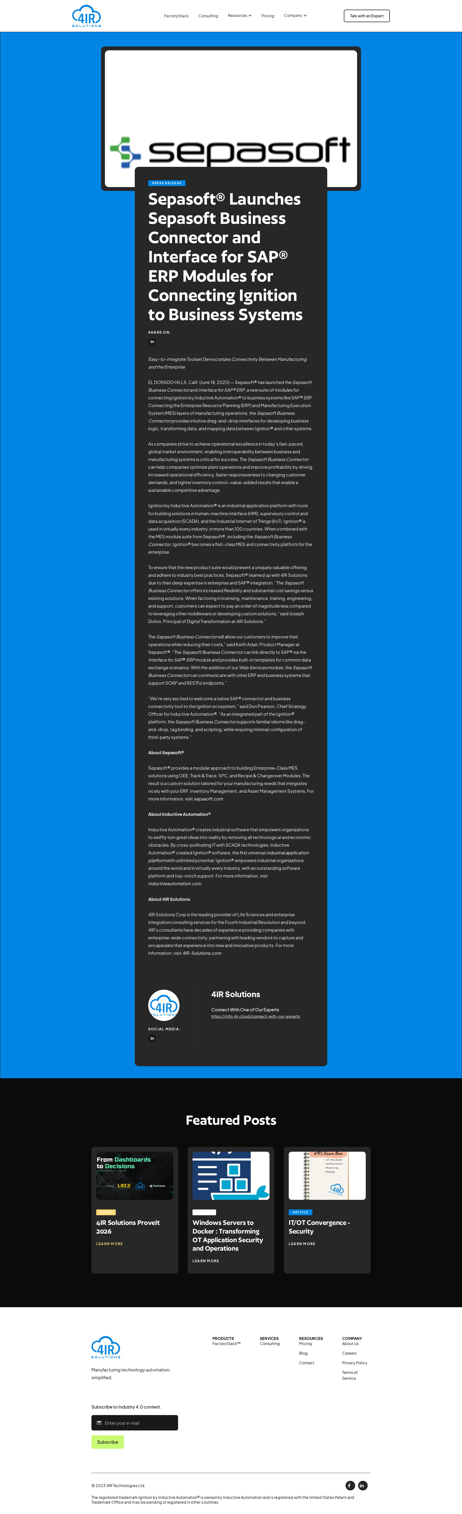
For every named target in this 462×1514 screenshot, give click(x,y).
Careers (349, 1353)
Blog (303, 1353)
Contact (306, 1362)
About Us (350, 1343)
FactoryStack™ (226, 1343)
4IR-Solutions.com (201, 953)
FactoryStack (176, 15)
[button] (240, 15)
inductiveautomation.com (174, 883)
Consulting (208, 15)
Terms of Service (350, 1375)
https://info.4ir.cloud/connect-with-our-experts (255, 1016)
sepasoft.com (208, 798)
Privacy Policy (354, 1362)
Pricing (268, 15)
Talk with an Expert (367, 15)
